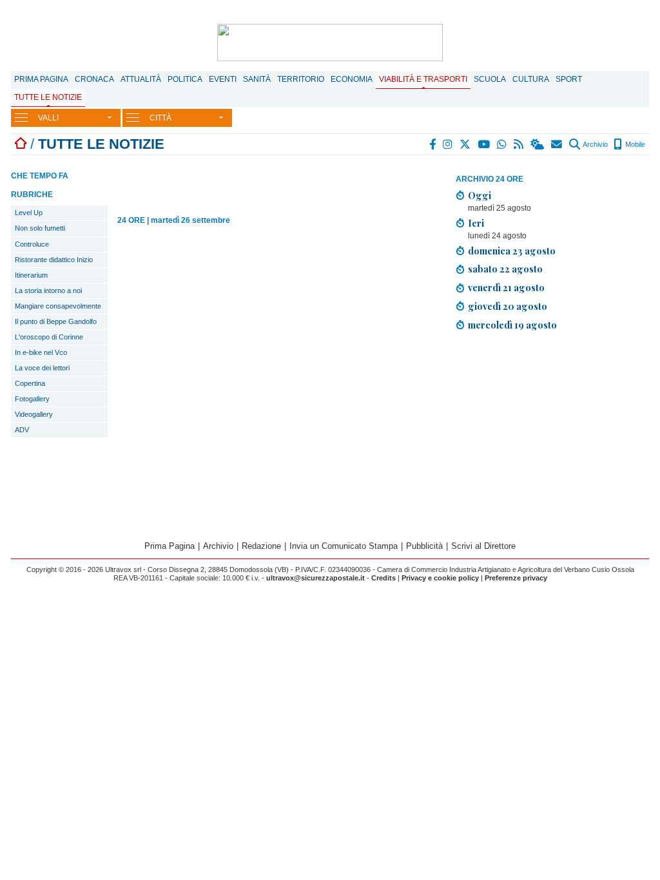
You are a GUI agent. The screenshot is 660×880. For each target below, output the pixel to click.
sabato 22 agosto (505, 268)
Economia (352, 79)
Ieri (476, 222)
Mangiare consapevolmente (58, 306)
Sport (569, 79)
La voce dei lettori (42, 368)
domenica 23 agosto (512, 250)
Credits (383, 578)
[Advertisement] (552, 431)
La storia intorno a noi (48, 290)
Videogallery (34, 414)
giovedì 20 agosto (507, 306)
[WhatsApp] (502, 144)
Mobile (634, 144)
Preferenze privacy (516, 578)
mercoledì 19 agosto (512, 324)
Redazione (261, 546)
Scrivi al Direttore (483, 546)
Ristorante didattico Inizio (54, 259)
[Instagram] (448, 144)
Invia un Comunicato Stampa (343, 546)
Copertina (30, 383)
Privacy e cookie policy (440, 578)
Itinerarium (31, 275)
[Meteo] (537, 144)
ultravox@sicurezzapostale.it (315, 578)
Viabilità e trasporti (423, 79)
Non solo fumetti (40, 228)
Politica (185, 79)
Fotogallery (32, 399)
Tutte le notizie (48, 97)
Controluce (32, 244)
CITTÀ (160, 117)
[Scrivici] (557, 144)
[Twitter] (466, 144)
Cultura (530, 79)
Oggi (479, 195)
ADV (22, 430)
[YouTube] (484, 144)
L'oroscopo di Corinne (49, 337)
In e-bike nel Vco (41, 352)
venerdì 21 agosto (506, 287)
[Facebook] (433, 144)
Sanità (257, 79)
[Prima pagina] (20, 144)
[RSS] (519, 144)
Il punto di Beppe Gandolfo (56, 321)
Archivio (594, 144)
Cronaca (94, 79)
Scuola (490, 79)
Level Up (29, 212)
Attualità (141, 79)
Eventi (223, 79)
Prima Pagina (41, 79)
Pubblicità (424, 546)
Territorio (300, 79)
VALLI (48, 117)
